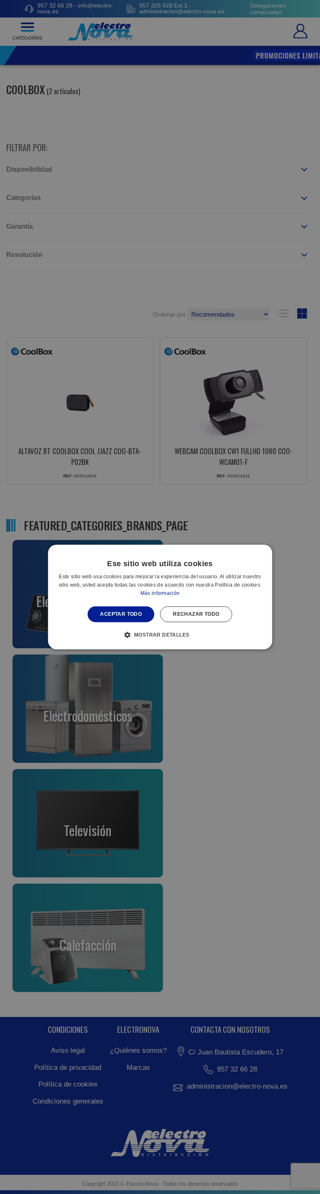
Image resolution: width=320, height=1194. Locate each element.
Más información (160, 593)
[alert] (160, 597)
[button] (160, 635)
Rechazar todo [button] (196, 614)
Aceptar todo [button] (121, 614)
